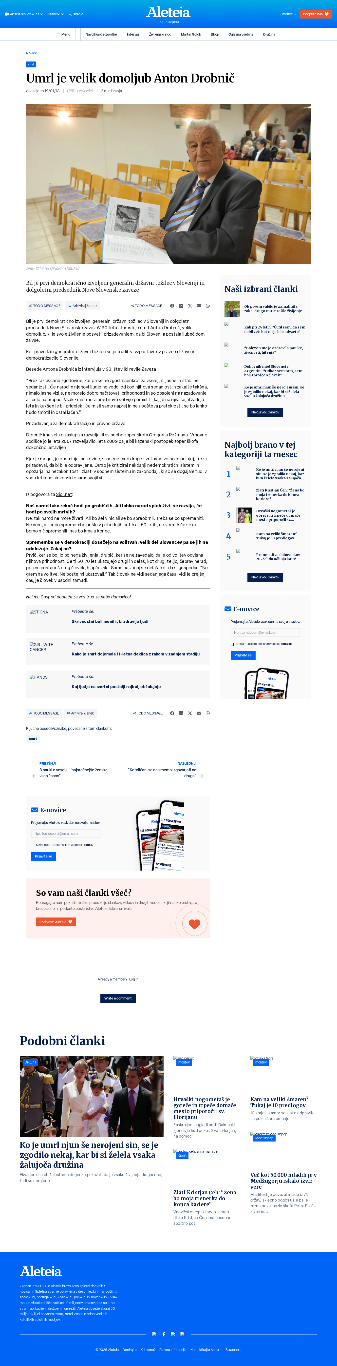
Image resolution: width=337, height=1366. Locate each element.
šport (182, 1155)
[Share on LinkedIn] (181, 306)
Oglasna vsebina (240, 34)
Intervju (133, 34)
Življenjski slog (160, 34)
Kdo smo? (148, 1349)
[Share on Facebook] (172, 306)
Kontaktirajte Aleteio (206, 1349)
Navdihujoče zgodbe (101, 34)
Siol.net (64, 494)
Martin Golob (191, 34)
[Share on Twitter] (190, 306)
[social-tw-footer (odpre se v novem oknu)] (173, 1334)
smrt (33, 738)
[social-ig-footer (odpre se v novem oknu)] (182, 1334)
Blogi (215, 34)
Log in (133, 979)
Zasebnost (233, 1349)
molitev (184, 1062)
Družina (269, 34)
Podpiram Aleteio (52, 921)
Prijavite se (43, 856)
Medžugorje (264, 1138)
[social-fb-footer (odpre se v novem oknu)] (164, 1334)
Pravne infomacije (173, 1349)
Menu (65, 34)
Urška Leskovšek (80, 91)
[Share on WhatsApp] (208, 306)
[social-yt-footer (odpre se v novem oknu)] (154, 1334)
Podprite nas (313, 14)
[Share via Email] (199, 306)
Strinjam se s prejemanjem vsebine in (64, 845)
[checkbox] (32, 845)
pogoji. (88, 845)
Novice (31, 53)
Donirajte (130, 1349)
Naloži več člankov (265, 412)
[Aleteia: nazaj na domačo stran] (168, 11)
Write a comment (118, 998)
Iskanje (78, 14)
